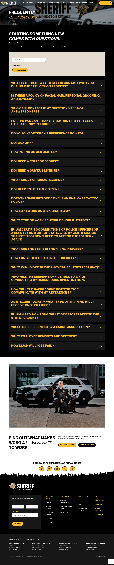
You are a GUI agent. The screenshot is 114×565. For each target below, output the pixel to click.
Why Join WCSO (28, 3)
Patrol (80, 504)
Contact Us (93, 3)
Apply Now (104, 3)
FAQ (64, 3)
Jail (79, 500)
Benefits (49, 502)
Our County (49, 518)
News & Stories (81, 3)
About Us (71, 3)
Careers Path (54, 3)
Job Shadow (64, 512)
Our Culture (49, 522)
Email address (15, 511)
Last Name (28, 503)
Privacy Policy (100, 556)
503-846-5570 (63, 549)
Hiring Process (20, 70)
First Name (14, 503)
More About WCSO (87, 445)
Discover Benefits (67, 445)
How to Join (41, 3)
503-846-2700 (13, 549)
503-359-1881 (90, 549)
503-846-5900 (36, 549)
